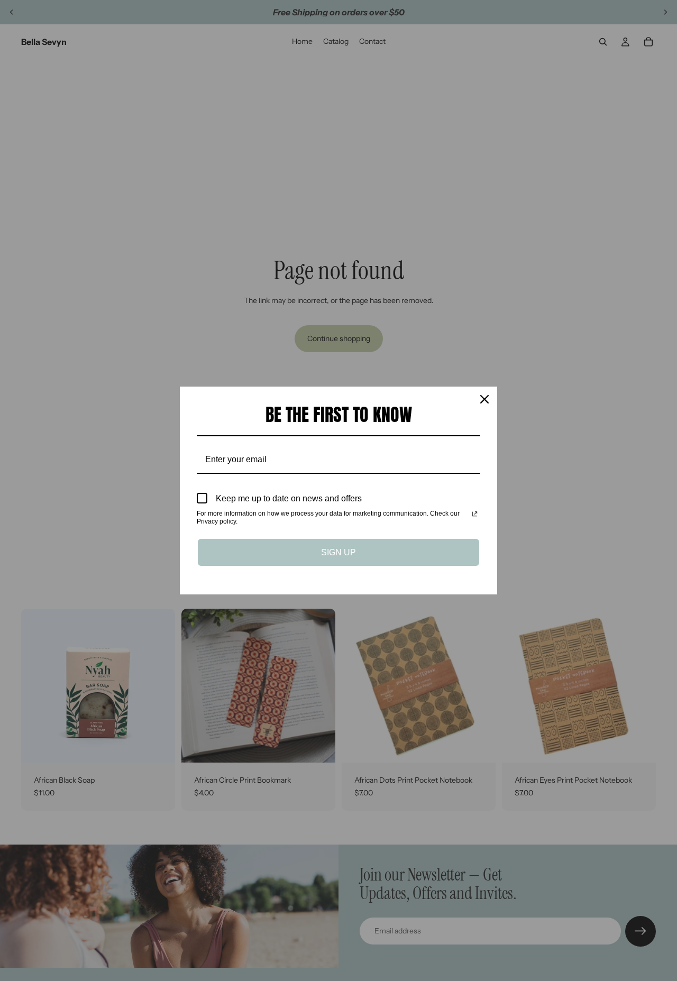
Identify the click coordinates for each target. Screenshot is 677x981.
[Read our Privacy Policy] (474, 514)
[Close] (484, 399)
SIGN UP (338, 552)
